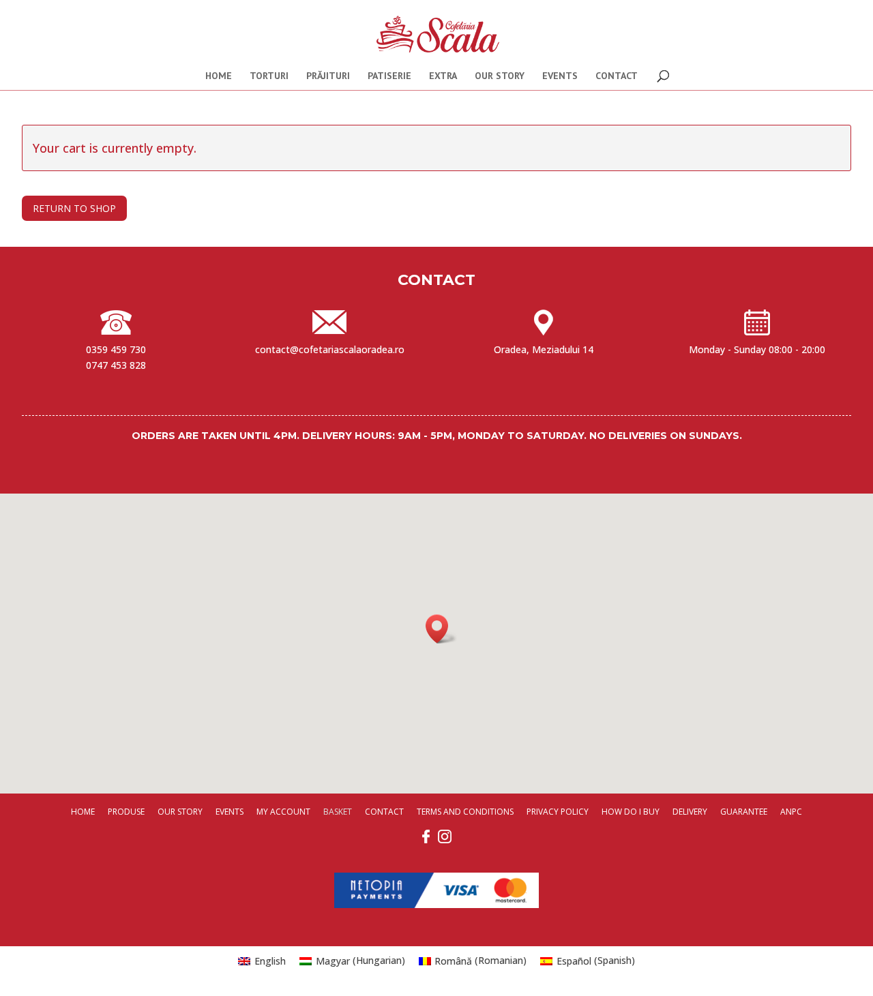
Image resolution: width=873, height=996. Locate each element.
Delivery (689, 811)
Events (560, 76)
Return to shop (74, 208)
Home (218, 76)
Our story (499, 76)
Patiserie (389, 76)
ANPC (791, 811)
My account (283, 811)
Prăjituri (328, 76)
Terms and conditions (465, 811)
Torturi (269, 76)
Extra (443, 76)
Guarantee (743, 811)
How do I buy (631, 811)
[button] (441, 629)
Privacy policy (558, 811)
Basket (337, 811)
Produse (126, 811)
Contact (616, 76)
